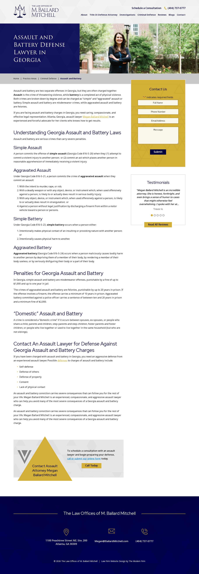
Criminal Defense (147, 15)
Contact (181, 15)
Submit (158, 152)
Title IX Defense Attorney (103, 15)
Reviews (162, 15)
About (84, 15)
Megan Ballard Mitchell (96, 117)
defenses (62, 360)
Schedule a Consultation (146, 8)
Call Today (91, 466)
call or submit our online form (84, 458)
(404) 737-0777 (176, 8)
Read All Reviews (158, 225)
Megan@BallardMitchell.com (111, 541)
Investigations (127, 15)
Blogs (172, 15)
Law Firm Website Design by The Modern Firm (123, 561)
